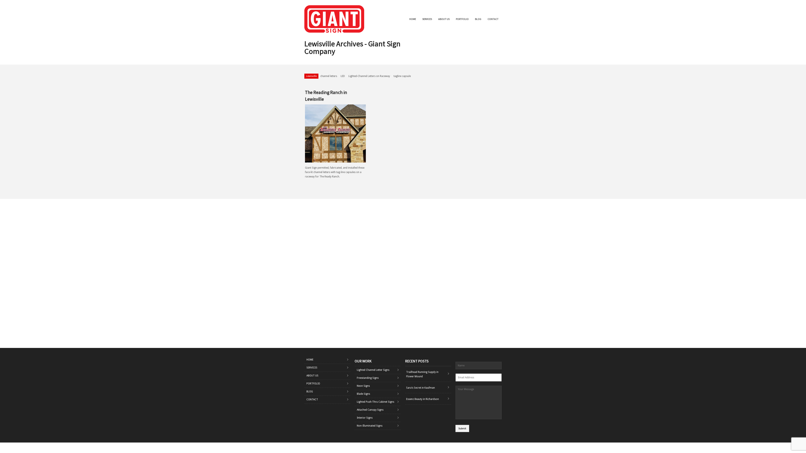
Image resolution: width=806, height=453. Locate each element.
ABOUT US (444, 19)
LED (343, 76)
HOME (412, 19)
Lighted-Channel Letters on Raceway (369, 76)
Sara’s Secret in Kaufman (420, 387)
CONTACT (493, 19)
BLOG (478, 19)
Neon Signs (363, 385)
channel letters (328, 76)
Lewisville (311, 76)
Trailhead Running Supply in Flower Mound (422, 374)
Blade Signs (363, 393)
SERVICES (427, 19)
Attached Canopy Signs (370, 409)
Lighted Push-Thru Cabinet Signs (375, 401)
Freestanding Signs (368, 377)
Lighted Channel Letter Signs (373, 369)
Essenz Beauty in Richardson (422, 399)
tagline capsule (402, 76)
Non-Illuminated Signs (369, 425)
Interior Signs (365, 417)
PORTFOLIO (462, 19)
